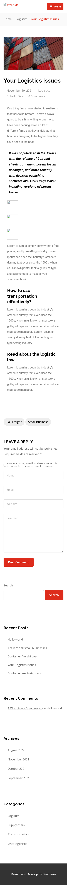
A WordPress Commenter (25, 708)
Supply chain (16, 825)
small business (38, 422)
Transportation (18, 834)
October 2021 (17, 769)
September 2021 (19, 778)
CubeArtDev (15, 96)
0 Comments (36, 96)
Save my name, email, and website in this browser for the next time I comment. (32, 464)
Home (8, 19)
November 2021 (18, 759)
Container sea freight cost (25, 673)
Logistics (21, 19)
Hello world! (15, 639)
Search (8, 585)
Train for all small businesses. (28, 648)
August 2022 (16, 750)
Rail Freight (14, 422)
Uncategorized (17, 844)
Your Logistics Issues (22, 665)
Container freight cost (22, 656)
